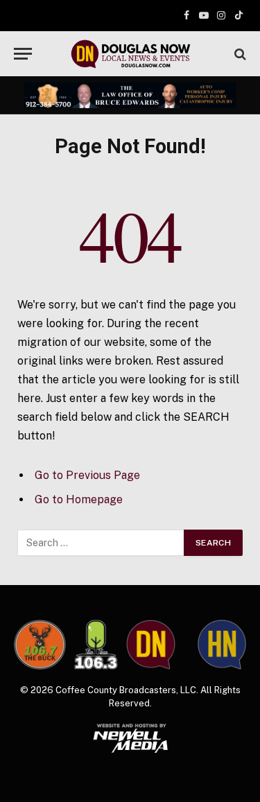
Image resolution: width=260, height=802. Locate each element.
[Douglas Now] (130, 53)
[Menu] (23, 53)
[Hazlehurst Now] (222, 645)
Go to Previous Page (87, 475)
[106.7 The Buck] (40, 645)
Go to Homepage (79, 499)
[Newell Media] (130, 738)
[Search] (239, 53)
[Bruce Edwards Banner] (130, 95)
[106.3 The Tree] (96, 645)
